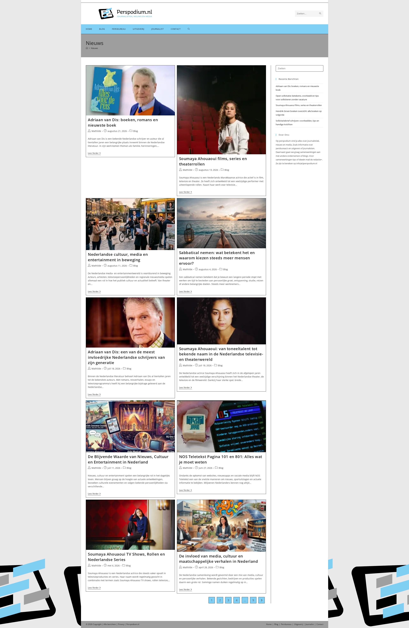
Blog (135, 131)
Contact (319, 624)
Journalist (309, 624)
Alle (105, 624)
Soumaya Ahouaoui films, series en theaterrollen (299, 105)
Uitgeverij (298, 624)
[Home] (87, 48)
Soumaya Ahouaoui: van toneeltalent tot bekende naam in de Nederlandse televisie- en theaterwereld (221, 354)
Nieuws (94, 48)
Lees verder (94, 153)
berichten (111, 624)
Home (269, 624)
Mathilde (96, 131)
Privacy (121, 624)
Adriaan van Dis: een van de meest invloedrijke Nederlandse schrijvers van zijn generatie (126, 357)
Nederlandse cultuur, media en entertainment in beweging (118, 257)
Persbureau (286, 624)
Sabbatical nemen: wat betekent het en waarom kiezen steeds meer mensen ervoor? (217, 258)
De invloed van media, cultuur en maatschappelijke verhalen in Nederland (218, 558)
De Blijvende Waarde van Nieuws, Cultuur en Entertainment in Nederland (128, 459)
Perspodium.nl (132, 624)
